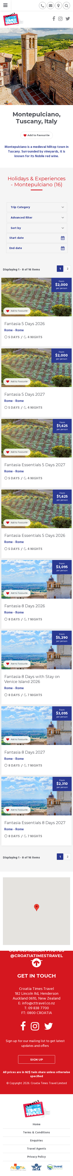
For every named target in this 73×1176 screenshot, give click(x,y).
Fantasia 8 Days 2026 (24, 606)
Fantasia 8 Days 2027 (24, 752)
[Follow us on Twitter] (67, 19)
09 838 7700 (38, 1008)
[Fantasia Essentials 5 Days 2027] (36, 438)
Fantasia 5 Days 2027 (24, 394)
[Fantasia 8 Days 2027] (36, 725)
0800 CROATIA (39, 1013)
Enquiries (36, 1140)
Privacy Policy (36, 1157)
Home (36, 1124)
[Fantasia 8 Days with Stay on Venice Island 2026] (36, 650)
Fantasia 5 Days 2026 (24, 323)
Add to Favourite (38, 135)
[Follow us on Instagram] (60, 19)
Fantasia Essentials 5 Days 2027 (34, 465)
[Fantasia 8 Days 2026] (36, 579)
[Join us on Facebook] (53, 19)
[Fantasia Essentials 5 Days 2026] (36, 509)
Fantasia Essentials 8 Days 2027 (34, 822)
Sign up (36, 1059)
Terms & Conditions (36, 1132)
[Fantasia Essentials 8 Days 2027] (36, 796)
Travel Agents (36, 1148)
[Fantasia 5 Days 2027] (36, 367)
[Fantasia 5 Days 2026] (36, 297)
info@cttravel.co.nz (38, 1003)
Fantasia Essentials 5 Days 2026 (34, 535)
